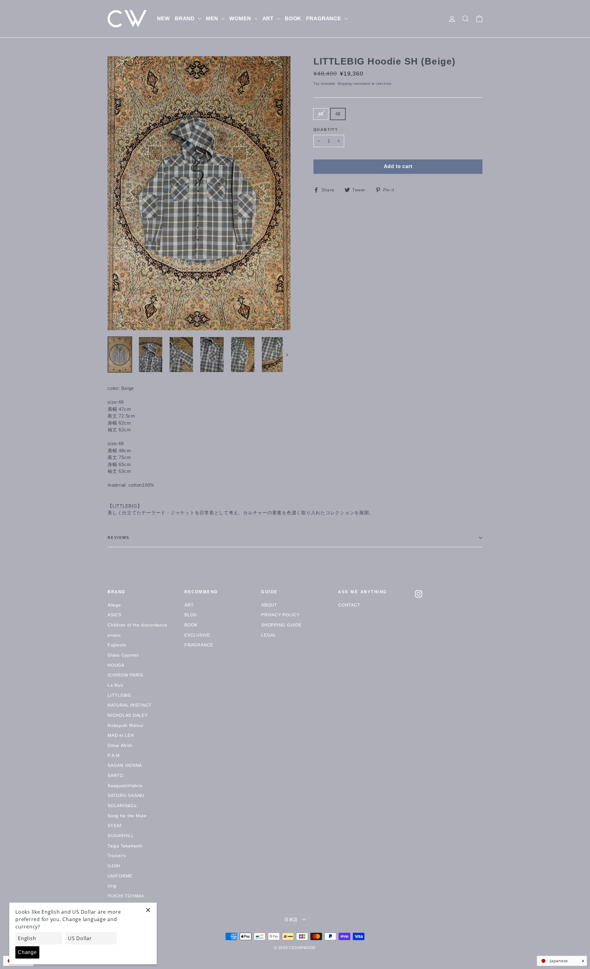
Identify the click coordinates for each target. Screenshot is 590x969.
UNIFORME (120, 875)
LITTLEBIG (124, 505)
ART (268, 19)
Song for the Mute (127, 815)
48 (338, 113)
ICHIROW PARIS (125, 675)
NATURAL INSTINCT (130, 705)
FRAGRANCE (324, 19)
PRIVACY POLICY (280, 614)
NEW (163, 19)
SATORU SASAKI (126, 795)
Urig (112, 885)
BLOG (190, 614)
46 (321, 113)
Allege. (115, 604)
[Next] (286, 354)
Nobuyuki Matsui (125, 725)
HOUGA (116, 665)
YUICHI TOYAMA (126, 895)
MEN (213, 19)
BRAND (185, 19)
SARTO (116, 775)
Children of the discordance (137, 624)
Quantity (325, 130)
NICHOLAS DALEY (128, 715)
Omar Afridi (120, 745)
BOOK (293, 19)
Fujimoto (117, 644)
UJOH (114, 865)
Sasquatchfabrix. (126, 785)
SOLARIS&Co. (123, 805)
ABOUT (269, 604)
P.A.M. (114, 755)
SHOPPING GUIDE (281, 624)
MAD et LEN (121, 735)
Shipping (344, 83)
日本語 (291, 919)
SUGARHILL (121, 835)
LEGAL (268, 635)
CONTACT (349, 604)
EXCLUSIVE (197, 635)
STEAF (115, 825)
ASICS (114, 614)
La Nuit (115, 685)
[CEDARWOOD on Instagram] (418, 594)
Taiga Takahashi (125, 845)
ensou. (115, 635)
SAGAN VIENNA (125, 765)
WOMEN (241, 19)
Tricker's (117, 855)
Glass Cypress (123, 655)
